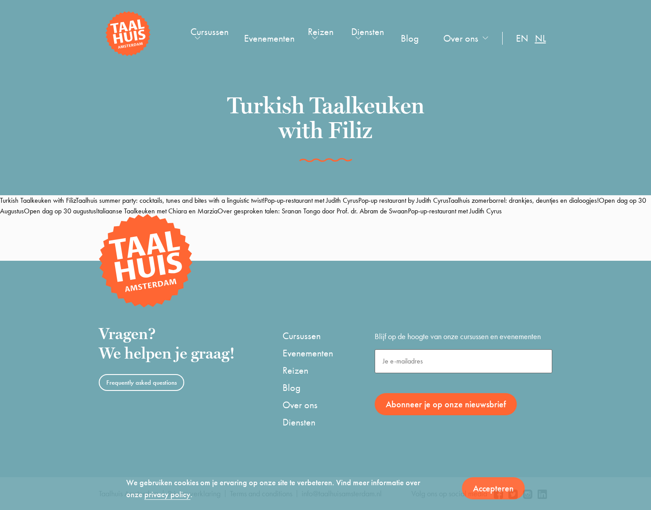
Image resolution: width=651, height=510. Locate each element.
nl (540, 38)
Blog (410, 38)
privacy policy (167, 494)
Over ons (460, 38)
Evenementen (269, 38)
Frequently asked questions (141, 382)
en (522, 38)
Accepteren (493, 488)
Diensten (367, 31)
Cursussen (209, 31)
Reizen (320, 31)
